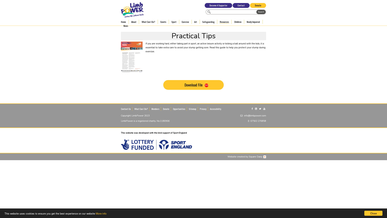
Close (373, 213)
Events (163, 21)
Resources (224, 21)
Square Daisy (256, 156)
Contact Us (126, 109)
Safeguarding (208, 21)
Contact (241, 5)
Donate (258, 5)
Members (155, 109)
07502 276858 (258, 120)
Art (195, 21)
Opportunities (179, 109)
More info (101, 213)
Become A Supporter (218, 5)
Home (123, 21)
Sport (173, 21)
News (126, 25)
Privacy (203, 109)
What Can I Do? (148, 21)
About (133, 21)
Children (237, 21)
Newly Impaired (253, 21)
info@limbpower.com (255, 115)
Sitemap (192, 109)
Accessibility (215, 109)
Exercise (185, 21)
